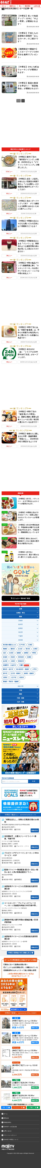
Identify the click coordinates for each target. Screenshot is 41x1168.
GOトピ (4, 6)
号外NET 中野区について (11, 1139)
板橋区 (19, 653)
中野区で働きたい (12, 815)
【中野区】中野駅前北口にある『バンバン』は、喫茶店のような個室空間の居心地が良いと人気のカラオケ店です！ (28, 246)
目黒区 (29, 657)
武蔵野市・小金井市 (9, 665)
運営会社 (6, 1118)
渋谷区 (13, 657)
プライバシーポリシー (10, 1135)
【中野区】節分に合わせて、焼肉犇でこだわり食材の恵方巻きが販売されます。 (28, 541)
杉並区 (5, 657)
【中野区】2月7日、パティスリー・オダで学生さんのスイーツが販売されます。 (28, 501)
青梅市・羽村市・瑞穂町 (11, 681)
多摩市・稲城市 (29, 673)
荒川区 (28, 649)
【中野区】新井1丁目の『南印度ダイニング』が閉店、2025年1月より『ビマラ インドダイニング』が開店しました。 (28, 162)
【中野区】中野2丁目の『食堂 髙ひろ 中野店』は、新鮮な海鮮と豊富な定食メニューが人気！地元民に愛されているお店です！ (28, 417)
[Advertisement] (20, 125)
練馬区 (26, 653)
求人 (20, 6)
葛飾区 (5, 649)
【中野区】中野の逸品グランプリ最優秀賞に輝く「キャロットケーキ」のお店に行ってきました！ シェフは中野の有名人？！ (28, 268)
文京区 (11, 653)
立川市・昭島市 (16, 673)
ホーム (6, 1114)
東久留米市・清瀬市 (22, 669)
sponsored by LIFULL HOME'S (27, 1013)
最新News (13, 6)
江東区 (30, 645)
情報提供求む (7, 1122)
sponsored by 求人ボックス (28, 815)
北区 (4, 653)
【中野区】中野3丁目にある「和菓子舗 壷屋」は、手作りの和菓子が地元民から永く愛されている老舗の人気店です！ (28, 332)
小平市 (34, 669)
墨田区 (13, 649)
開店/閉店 (27, 6)
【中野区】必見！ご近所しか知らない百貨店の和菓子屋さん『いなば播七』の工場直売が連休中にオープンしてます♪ (28, 184)
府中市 (5, 673)
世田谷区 (21, 657)
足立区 (20, 649)
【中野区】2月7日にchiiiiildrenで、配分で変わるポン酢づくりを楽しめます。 (28, 554)
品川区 (5, 661)
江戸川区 (22, 645)
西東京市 (21, 661)
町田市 (22, 677)
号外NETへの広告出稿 (10, 1126)
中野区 (34, 653)
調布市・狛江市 (8, 669)
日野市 (5, 677)
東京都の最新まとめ (9, 645)
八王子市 (13, 677)
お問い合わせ (7, 1131)
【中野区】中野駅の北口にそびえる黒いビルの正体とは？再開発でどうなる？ (28, 223)
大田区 (13, 661)
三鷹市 (24, 665)
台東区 (35, 649)
